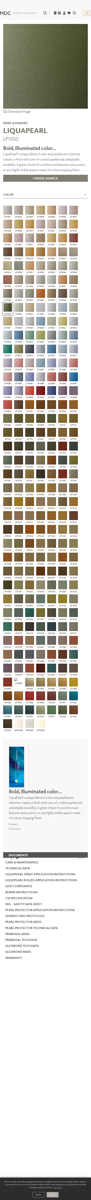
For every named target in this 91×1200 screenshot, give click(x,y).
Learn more (57, 1187)
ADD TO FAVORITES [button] (45, 187)
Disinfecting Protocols (24, 916)
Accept (52, 1194)
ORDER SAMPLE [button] (45, 178)
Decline (38, 1194)
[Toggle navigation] (87, 13)
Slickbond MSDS (18, 951)
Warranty (13, 958)
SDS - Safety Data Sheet (23, 904)
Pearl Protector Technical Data (31, 928)
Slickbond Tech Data (22, 946)
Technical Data (17, 868)
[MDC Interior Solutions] (18, 13)
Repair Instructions (21, 892)
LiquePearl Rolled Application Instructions (41, 880)
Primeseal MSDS (17, 934)
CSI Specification (18, 898)
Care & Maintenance (21, 862)
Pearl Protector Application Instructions (40, 910)
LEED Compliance (18, 886)
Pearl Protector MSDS (23, 922)
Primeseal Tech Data (21, 940)
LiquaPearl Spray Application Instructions (40, 874)
